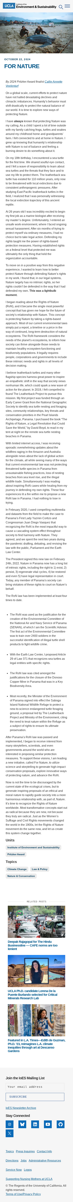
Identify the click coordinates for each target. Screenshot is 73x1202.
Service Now (14, 1169)
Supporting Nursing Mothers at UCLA (29, 1178)
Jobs (24, 1160)
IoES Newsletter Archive (21, 1107)
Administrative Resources (45, 1160)
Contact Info (44, 1151)
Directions (12, 1160)
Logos (28, 1169)
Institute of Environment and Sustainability (33, 847)
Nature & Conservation (21, 876)
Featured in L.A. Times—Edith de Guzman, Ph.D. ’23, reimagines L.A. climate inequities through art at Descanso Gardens (36, 1045)
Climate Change (17, 869)
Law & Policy (39, 869)
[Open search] (61, 7)
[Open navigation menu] (67, 6)
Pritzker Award (16, 854)
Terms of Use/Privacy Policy (23, 1194)
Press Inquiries (25, 1151)
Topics (10, 1151)
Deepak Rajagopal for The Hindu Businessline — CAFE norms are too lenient (32, 945)
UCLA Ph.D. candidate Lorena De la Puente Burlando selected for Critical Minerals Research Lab (32, 994)
